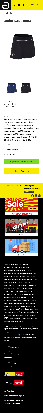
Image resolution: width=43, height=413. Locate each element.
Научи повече (29, 192)
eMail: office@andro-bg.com (14, 396)
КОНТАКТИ (16, 186)
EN (8, 186)
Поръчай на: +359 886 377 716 (21, 162)
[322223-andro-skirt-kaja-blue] (11, 99)
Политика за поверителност (15, 400)
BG (4, 186)
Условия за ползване (12, 403)
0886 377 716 (32, 4)
